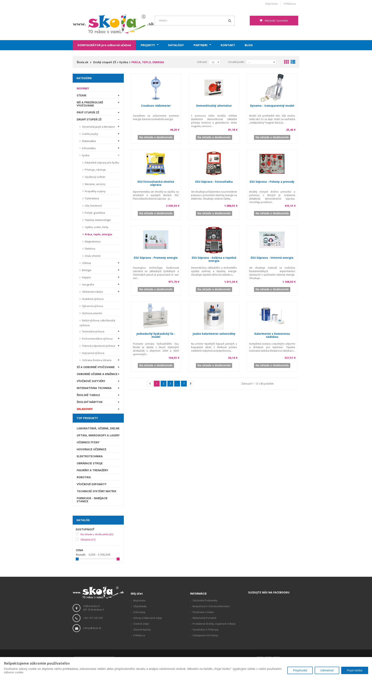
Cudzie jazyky (89, 134)
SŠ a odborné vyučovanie (96, 367)
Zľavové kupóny (142, 629)
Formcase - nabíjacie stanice (92, 499)
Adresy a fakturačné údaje (147, 618)
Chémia (86, 263)
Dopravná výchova (92, 353)
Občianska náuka (92, 291)
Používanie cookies (203, 612)
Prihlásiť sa (290, 4)
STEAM (81, 95)
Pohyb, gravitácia (94, 212)
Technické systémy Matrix (96, 491)
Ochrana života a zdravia (96, 360)
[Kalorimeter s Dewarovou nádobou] (272, 315)
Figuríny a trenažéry (92, 470)
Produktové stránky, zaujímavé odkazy (214, 623)
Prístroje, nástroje (95, 169)
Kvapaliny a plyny (95, 191)
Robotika (84, 477)
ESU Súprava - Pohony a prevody (272, 181)
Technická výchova (92, 331)
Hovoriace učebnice (91, 449)
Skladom (87, 539)
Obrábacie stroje (90, 463)
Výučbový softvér (94, 177)
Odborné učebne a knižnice (97, 374)
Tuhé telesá (91, 198)
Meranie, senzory (95, 184)
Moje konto (271, 4)
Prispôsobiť (300, 670)
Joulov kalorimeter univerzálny (214, 333)
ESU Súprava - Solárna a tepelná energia (214, 259)
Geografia (87, 284)
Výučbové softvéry (91, 381)
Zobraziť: (202, 62)
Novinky (83, 88)
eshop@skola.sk (92, 628)
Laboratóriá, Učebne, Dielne (98, 428)
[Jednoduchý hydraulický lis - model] (155, 315)
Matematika (88, 141)
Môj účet (137, 593)
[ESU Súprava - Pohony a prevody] (272, 163)
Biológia (86, 270)
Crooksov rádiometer (156, 105)
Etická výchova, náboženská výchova (97, 323)
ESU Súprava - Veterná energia (272, 257)
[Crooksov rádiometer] (155, 87)
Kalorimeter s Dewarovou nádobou (272, 335)
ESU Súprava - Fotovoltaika (214, 181)
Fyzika (85, 155)
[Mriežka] (286, 62)
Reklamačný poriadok (204, 618)
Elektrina (89, 248)
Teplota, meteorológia (97, 220)
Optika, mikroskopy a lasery (98, 435)
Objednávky (139, 606)
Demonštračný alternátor (214, 105)
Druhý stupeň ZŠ (89, 119)
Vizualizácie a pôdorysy (205, 629)
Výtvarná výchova (92, 306)
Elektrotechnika (90, 456)
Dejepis (86, 277)
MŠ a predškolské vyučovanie (90, 103)
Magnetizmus (92, 241)
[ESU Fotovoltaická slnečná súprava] (155, 163)
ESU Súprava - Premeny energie (156, 257)
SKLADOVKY (85, 409)
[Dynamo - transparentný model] (272, 87)
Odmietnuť (327, 670)
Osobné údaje (141, 623)
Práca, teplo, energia (98, 234)
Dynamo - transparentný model (272, 105)
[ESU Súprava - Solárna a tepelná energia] (213, 239)
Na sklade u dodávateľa (96, 534)
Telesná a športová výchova (98, 346)
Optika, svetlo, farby (96, 227)
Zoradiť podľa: (236, 62)
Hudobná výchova (92, 299)
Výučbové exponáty (91, 484)
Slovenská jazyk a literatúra (98, 126)
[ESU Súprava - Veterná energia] (272, 239)
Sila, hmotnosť (93, 205)
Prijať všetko (355, 670)
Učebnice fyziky (88, 442)
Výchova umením (91, 313)
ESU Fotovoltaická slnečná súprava (156, 183)
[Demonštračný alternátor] (213, 87)
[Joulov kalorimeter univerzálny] (213, 315)
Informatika (88, 148)
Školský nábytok (89, 402)
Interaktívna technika (94, 388)
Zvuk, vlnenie (92, 256)
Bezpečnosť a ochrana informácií (211, 606)
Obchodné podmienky (205, 600)
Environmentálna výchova (97, 338)
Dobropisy (139, 612)
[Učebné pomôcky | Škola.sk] (98, 24)
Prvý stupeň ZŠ (88, 112)
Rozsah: (81, 554)
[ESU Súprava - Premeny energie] (155, 239)
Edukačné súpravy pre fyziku (101, 162)
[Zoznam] (293, 62)
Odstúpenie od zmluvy (205, 635)
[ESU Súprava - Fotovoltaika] (213, 163)
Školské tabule (88, 395)
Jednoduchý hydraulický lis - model (155, 335)
